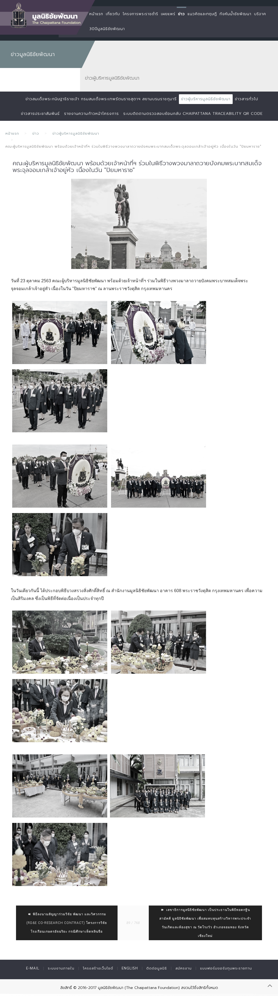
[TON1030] (139, 223)
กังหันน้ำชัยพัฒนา (235, 14)
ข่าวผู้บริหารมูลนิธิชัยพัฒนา (205, 99)
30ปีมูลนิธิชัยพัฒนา (107, 29)
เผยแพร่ (168, 14)
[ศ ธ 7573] (60, 332)
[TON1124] (60, 642)
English (130, 968)
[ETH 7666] (60, 711)
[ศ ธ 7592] (158, 332)
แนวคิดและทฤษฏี (202, 14)
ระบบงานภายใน (61, 968)
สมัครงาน (183, 968)
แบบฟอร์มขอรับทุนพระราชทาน (226, 968)
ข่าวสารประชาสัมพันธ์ (40, 113)
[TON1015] (158, 476)
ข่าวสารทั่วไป (246, 99)
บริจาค (260, 14)
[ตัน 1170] (158, 642)
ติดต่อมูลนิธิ (156, 968)
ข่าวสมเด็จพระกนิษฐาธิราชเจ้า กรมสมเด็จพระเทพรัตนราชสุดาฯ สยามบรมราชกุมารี (101, 99)
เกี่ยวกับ (113, 14)
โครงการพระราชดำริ (140, 14)
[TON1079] (60, 786)
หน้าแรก (96, 14)
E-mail (32, 968)
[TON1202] (157, 786)
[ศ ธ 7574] (60, 401)
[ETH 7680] (60, 854)
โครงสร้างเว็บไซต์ (98, 968)
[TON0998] (60, 476)
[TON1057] (60, 545)
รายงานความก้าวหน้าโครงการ (91, 113)
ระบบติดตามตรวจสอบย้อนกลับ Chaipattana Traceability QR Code (193, 113)
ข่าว (181, 14)
